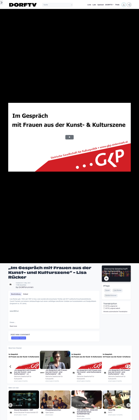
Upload (100, 5)
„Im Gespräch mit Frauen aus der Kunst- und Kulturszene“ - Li (25, 372)
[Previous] (10, 366)
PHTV (110, 412)
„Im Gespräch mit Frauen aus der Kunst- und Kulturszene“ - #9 (56, 372)
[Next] (128, 366)
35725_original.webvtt (112, 308)
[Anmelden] (129, 5)
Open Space (49, 412)
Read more (13, 326)
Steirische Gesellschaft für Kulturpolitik (115, 270)
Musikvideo (81, 416)
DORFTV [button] (109, 5)
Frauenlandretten (53, 410)
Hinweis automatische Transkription (115, 311)
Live (89, 5)
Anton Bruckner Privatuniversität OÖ (26, 412)
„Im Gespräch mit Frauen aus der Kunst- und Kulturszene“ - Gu (119, 372)
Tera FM (111, 410)
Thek (117, 5)
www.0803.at (14, 311)
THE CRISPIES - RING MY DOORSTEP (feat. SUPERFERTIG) (87, 412)
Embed (25, 294)
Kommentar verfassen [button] (18, 338)
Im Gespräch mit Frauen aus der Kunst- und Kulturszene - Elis (89, 372)
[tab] (16, 294)
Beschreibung (16, 294)
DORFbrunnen (26, 287)
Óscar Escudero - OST (23, 410)
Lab (94, 5)
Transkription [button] (110, 303)
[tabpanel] (54, 312)
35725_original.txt (111, 306)
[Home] (23, 4)
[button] (124, 5)
